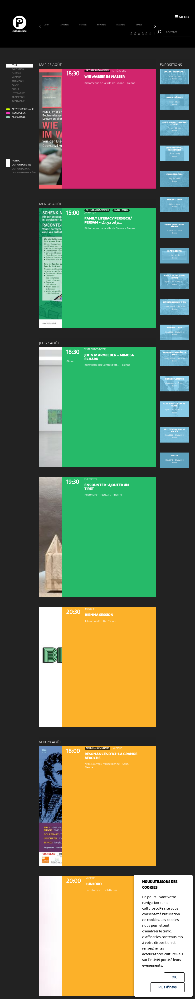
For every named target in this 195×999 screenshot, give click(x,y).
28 (143, 33)
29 (146, 33)
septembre (64, 25)
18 (105, 33)
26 (135, 33)
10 (75, 33)
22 (120, 33)
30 (150, 33)
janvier (139, 25)
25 (131, 33)
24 (128, 33)
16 (97, 33)
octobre (83, 25)
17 (101, 33)
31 (154, 33)
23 (124, 33)
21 (116, 33)
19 (109, 33)
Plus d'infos (167, 987)
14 (90, 33)
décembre (121, 25)
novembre (101, 25)
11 (78, 33)
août (46, 25)
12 (82, 33)
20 (112, 33)
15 (93, 33)
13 (86, 33)
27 (139, 33)
